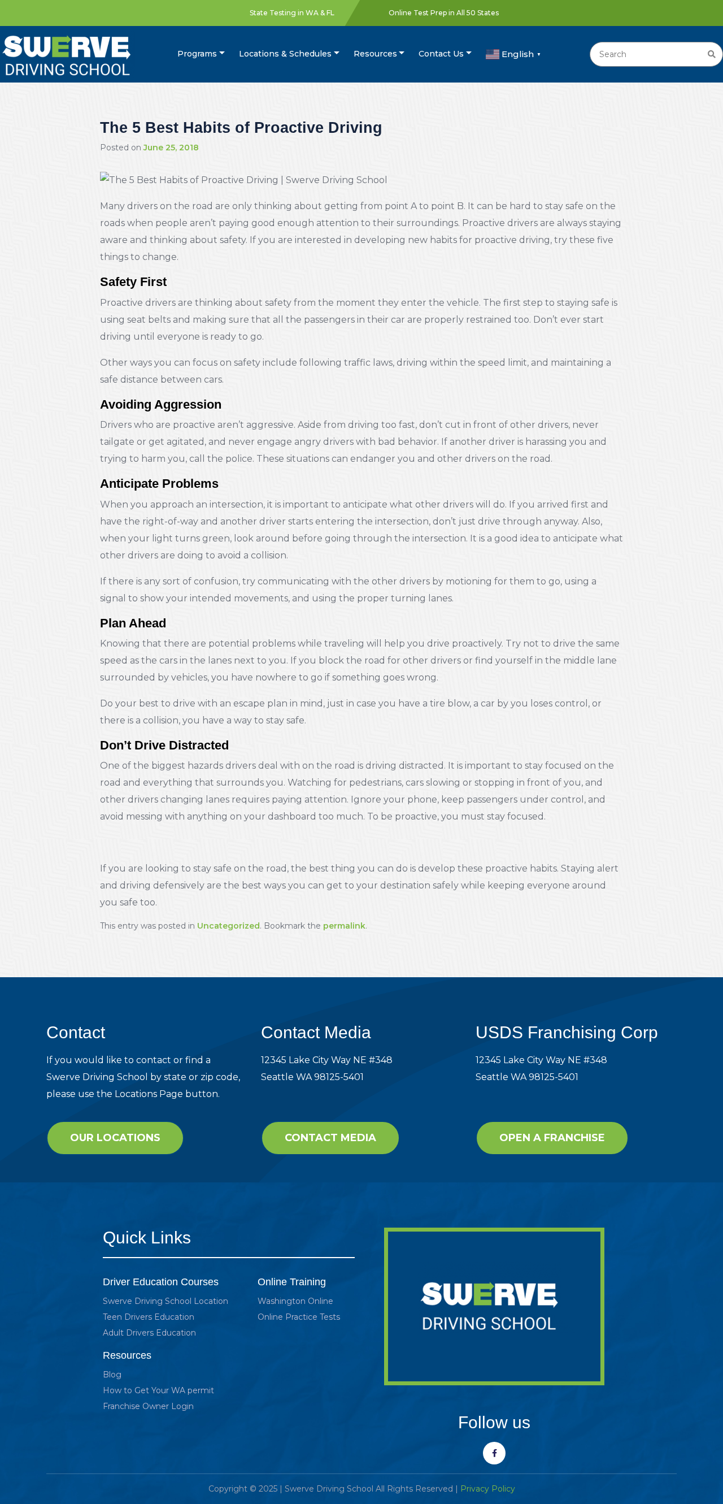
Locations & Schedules (285, 54)
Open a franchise (552, 1138)
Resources (375, 54)
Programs (197, 54)
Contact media (330, 1138)
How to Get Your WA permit (158, 1390)
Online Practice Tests (299, 1317)
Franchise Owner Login (148, 1406)
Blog (112, 1374)
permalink (344, 926)
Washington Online (295, 1301)
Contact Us (441, 54)
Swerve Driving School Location (165, 1301)
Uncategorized (228, 926)
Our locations (115, 1138)
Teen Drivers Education (148, 1317)
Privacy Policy (487, 1489)
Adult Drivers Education (149, 1333)
